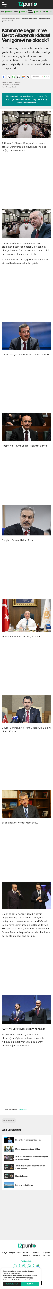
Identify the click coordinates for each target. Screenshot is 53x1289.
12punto (14, 87)
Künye (4, 1253)
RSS (19, 1253)
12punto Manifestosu (47, 1254)
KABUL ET (30, 1284)
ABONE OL (35, 77)
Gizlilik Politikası (36, 1254)
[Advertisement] (26, 180)
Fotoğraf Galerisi (14, 19)
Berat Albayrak (9, 1120)
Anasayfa (5, 19)
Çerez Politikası (26, 1254)
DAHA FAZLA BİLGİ (12, 1284)
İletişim (12, 1253)
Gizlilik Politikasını (17, 1280)
